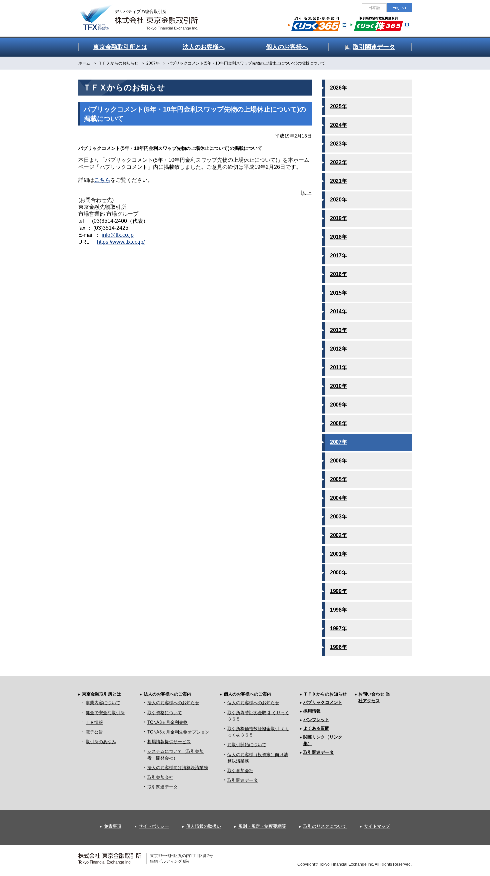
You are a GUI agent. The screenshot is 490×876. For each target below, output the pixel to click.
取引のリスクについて (325, 826)
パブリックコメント (322, 702)
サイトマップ (377, 826)
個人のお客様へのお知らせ (253, 702)
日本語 (374, 7)
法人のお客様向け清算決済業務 (177, 767)
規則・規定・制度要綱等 (262, 826)
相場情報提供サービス (169, 741)
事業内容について (103, 702)
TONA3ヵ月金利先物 (167, 722)
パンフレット (316, 719)
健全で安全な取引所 (105, 712)
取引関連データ (162, 786)
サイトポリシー (154, 826)
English (399, 7)
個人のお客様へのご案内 (247, 694)
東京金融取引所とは (101, 694)
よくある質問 (316, 728)
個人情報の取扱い (203, 826)
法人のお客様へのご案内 (167, 694)
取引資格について (164, 712)
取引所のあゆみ (101, 741)
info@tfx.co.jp (118, 235)
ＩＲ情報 (94, 722)
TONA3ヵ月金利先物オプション (178, 732)
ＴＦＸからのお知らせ (325, 694)
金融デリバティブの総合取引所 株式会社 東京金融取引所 (145, 13)
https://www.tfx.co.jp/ (121, 242)
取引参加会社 (160, 777)
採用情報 (312, 711)
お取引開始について (246, 744)
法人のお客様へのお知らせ (173, 702)
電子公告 (94, 732)
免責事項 (112, 826)
